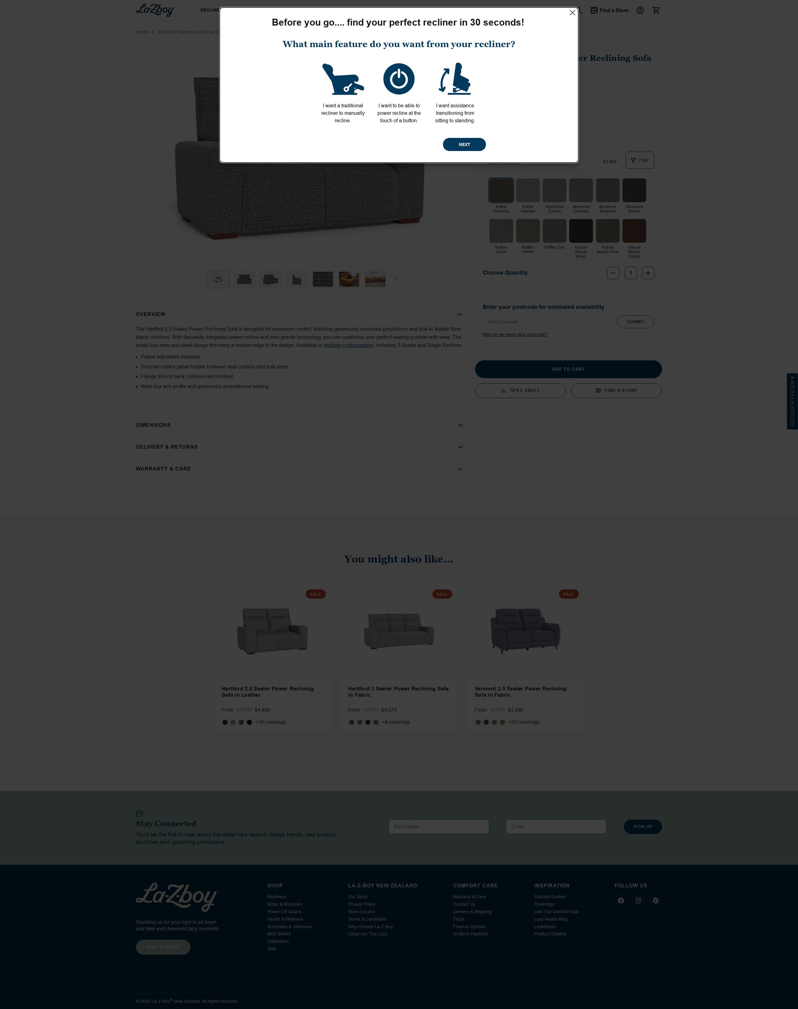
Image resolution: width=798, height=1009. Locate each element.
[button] (572, 12)
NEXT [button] (464, 144)
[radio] (343, 91)
